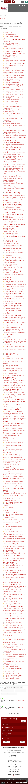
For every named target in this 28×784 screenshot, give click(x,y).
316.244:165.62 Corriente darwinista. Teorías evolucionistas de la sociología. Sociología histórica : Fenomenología (13, 77)
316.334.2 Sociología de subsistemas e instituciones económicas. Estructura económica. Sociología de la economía (14, 154)
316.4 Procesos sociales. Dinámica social (15, 284)
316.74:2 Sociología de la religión (13, 552)
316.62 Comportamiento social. (12, 360)
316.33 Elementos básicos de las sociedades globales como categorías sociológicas (12, 149)
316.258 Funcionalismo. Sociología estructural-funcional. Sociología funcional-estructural (14, 85)
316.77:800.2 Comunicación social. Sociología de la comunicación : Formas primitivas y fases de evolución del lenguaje (14, 627)
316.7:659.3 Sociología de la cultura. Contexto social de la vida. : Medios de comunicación (13, 413)
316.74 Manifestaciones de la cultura (14, 509)
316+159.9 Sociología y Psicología (13, 675)
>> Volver (2, 18)
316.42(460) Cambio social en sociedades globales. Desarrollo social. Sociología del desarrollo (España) (13, 310)
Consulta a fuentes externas (8, 694)
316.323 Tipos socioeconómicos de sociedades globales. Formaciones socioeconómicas (13, 115)
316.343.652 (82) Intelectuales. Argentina (15, 235)
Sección (5, 736)
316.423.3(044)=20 (9, 334)
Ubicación (6, 724)
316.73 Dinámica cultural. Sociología (13, 502)
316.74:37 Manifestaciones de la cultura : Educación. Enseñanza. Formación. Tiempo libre (14, 555)
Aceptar (25, 782)
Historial (13, 2)
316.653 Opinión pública (10, 373)
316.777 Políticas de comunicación (13, 653)
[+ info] (0, 698)
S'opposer (19, 782)
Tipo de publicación (9, 730)
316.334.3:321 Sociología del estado (13, 168)
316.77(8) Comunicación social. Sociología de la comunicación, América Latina (13, 632)
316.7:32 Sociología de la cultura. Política (15, 394)
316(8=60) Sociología (10, 670)
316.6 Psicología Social (10, 353)
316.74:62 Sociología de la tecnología (14, 558)
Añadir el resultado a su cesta (14, 687)
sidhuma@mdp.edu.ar (14, 776)
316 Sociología (8, 33)
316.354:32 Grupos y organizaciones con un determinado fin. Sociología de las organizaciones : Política (14, 267)
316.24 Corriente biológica (11, 69)
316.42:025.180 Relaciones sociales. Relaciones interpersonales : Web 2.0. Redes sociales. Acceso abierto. (14, 298)
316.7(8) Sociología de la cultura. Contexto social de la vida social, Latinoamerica (12, 464)
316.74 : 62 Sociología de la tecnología (14, 514)
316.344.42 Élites (9, 255)
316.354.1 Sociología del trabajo (12, 271)
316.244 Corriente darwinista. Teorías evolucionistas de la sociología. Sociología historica (14, 72)
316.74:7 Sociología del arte (11, 564)
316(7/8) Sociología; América (11, 665)
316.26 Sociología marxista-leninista (13, 89)
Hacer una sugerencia (7, 690)
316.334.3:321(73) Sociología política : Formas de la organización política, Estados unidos (14, 171)
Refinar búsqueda (20, 690)
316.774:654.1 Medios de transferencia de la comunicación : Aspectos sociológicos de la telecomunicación (14, 640)
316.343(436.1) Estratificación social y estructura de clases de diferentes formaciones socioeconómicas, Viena (13, 243)
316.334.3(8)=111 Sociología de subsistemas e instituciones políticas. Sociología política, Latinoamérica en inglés (14, 193)
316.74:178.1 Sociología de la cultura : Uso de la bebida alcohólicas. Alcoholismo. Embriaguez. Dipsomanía (14, 548)
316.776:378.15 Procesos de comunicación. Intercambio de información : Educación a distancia (14, 649)
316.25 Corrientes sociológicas (12, 82)
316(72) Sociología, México (11, 666)
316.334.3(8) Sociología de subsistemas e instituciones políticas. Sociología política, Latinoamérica (14, 188)
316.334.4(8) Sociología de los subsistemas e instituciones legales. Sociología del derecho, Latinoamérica (13, 204)
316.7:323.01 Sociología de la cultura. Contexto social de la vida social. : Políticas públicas (14, 401)
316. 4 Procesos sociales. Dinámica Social (15, 62)
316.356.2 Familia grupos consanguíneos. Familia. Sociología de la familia (13, 274)
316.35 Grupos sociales (10, 264)
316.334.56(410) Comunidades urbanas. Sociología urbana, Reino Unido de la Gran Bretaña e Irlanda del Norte (14, 219)
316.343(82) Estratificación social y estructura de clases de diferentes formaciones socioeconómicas (13, 248)
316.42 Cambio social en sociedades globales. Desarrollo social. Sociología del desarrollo (13, 293)
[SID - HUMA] (4, 8)
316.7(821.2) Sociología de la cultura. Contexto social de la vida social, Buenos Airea (13, 478)
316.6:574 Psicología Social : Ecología (14, 358)
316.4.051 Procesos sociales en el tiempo (15, 290)
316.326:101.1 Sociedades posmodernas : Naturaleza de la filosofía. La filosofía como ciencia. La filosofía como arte (14, 137)
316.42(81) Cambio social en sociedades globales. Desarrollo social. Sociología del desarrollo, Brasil (14, 323)
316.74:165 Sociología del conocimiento (14, 545)
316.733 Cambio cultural (11, 507)
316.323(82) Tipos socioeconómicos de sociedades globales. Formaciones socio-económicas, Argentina (14, 127)
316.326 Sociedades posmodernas (13, 134)
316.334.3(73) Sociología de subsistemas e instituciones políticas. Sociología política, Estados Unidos (14, 183)
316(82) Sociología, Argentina (12, 672)
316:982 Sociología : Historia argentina (14, 60)
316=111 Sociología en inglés (12, 677)
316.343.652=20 (8, 240)
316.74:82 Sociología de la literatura (13, 565)
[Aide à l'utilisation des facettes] (16, 719)
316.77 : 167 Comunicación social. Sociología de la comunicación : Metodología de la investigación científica (14, 599)
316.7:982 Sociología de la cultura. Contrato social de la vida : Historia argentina (12, 435)
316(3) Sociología (9, 660)
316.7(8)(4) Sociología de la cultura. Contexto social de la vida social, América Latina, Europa (13, 469)
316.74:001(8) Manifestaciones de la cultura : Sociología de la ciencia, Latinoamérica (13, 527)
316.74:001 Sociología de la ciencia (13, 519)
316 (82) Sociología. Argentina (12, 34)
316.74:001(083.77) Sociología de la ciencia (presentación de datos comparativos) (13, 522)
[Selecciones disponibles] (5, 687)
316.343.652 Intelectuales (11, 233)
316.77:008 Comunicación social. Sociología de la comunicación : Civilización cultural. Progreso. (14, 618)
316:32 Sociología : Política (11, 43)
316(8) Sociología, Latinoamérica (13, 668)
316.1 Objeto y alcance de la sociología (14, 63)
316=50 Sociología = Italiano (11, 678)
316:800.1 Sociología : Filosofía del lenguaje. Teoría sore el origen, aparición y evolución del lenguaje (14, 53)
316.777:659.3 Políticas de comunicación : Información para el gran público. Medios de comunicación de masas (14, 656)
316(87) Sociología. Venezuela (12, 673)
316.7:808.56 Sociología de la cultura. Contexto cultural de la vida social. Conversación (13, 425)
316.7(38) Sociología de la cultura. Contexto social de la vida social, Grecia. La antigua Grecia (14, 450)
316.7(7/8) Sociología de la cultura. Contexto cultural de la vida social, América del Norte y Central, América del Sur (14, 455)
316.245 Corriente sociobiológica (13, 81)
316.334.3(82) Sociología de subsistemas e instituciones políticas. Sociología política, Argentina (14, 198)
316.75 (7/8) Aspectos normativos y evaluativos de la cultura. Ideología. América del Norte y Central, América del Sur (14, 586)
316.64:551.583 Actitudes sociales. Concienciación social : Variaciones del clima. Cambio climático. (13, 370)
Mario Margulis (19, 700)
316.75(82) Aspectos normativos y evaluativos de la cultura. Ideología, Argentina (12, 591)
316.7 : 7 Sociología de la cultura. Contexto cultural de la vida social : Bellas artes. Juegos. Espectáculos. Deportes (13, 380)
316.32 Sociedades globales (11, 101)
